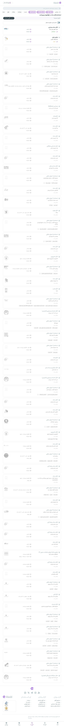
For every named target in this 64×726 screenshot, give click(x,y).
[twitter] (29, 693)
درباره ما (28, 700)
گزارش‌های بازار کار (41, 706)
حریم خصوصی (27, 706)
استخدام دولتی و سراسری (55, 706)
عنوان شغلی (33, 12)
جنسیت (25, 12)
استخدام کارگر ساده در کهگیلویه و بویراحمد (50, 15)
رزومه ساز (58, 702)
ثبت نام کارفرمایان (41, 704)
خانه (58, 724)
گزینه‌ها (44, 724)
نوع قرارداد (19, 12)
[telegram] (32, 693)
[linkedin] (35, 693)
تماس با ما (28, 702)
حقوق (8, 12)
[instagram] (25, 693)
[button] (57, 12)
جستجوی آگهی (57, 700)
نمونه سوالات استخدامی (55, 704)
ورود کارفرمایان (42, 702)
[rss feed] (39, 693)
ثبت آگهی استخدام (8, 18)
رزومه (19, 724)
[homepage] (32, 688)
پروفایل (6, 724)
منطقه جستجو (41, 12)
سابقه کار (13, 12)
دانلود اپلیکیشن (27, 704)
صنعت (3, 12)
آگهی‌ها (31, 724)
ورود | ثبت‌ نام (6, 2)
